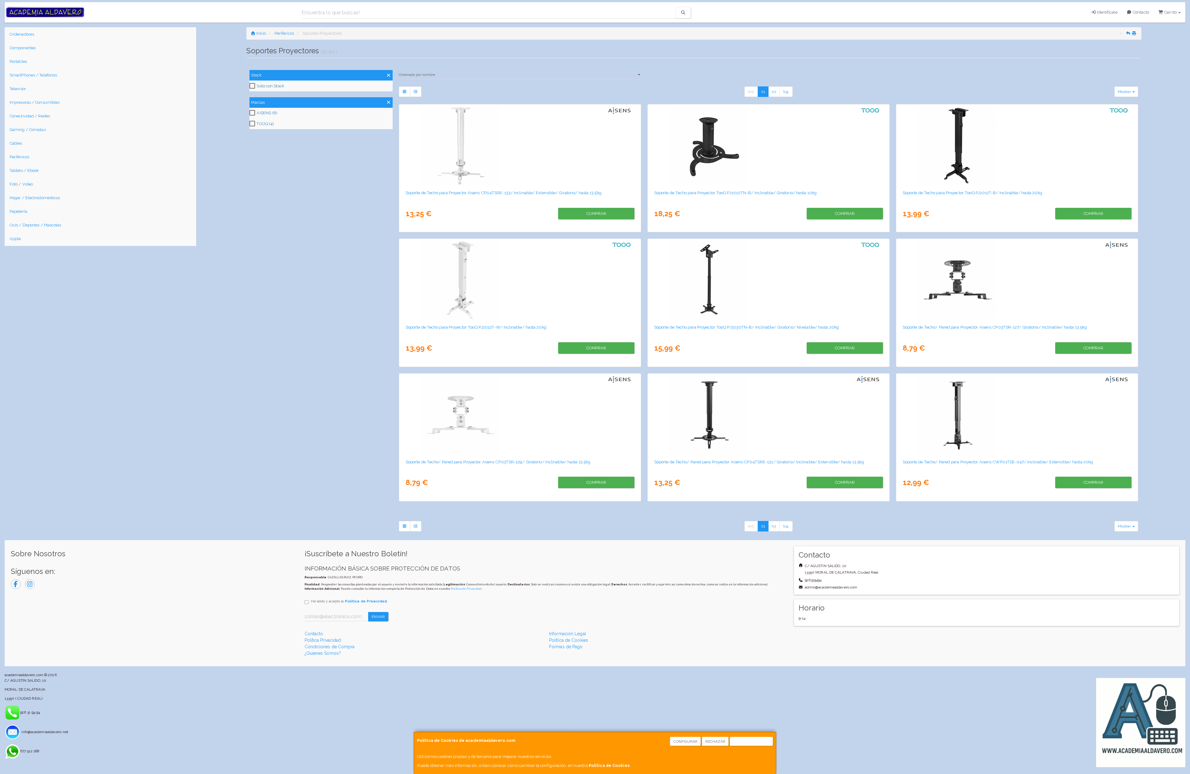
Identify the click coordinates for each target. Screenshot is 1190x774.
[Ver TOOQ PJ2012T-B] (1017, 146)
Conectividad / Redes (30, 116)
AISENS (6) (267, 113)
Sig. (786, 92)
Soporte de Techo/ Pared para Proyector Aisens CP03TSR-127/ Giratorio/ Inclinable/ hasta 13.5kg (995, 327)
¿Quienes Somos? (323, 653)
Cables (16, 143)
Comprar (596, 213)
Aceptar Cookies (751, 741)
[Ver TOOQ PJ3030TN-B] (768, 280)
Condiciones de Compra (330, 646)
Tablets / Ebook (24, 170)
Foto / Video (21, 184)
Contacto (1140, 12)
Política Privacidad (323, 640)
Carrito (1170, 12)
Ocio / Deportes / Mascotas (35, 225)
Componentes (23, 48)
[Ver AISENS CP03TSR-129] (520, 415)
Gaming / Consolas (28, 129)
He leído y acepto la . (349, 601)
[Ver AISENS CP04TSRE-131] (768, 415)
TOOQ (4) (265, 123)
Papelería (18, 211)
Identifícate (1106, 12)
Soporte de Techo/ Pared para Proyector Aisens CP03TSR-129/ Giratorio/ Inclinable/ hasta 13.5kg (498, 461)
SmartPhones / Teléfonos (33, 75)
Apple (15, 238)
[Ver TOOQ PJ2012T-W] (520, 280)
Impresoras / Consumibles (35, 102)
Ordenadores (22, 34)
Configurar (685, 741)
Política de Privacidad (466, 588)
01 (763, 92)
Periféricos (19, 157)
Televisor (18, 88)
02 (774, 92)
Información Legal (567, 633)
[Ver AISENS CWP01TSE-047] (1017, 415)
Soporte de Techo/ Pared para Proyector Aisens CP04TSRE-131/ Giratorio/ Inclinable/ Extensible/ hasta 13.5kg (759, 461)
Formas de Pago (566, 646)
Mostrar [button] (1125, 92)
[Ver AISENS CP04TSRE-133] (520, 146)
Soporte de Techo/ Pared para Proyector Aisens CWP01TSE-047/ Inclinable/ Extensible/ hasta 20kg (998, 461)
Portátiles (18, 61)
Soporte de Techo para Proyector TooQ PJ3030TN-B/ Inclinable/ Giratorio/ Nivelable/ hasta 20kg (746, 327)
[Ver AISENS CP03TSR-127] (1017, 280)
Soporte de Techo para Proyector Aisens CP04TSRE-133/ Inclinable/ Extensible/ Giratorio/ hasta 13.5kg (504, 192)
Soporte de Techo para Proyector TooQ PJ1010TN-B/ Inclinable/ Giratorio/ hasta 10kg (735, 192)
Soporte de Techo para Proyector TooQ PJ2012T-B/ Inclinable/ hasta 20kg (972, 192)
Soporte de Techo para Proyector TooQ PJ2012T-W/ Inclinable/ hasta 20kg (476, 327)
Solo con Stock (270, 86)
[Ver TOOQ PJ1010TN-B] (768, 146)
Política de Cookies (609, 765)
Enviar (378, 616)
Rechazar (715, 741)
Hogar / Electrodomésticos (35, 197)
